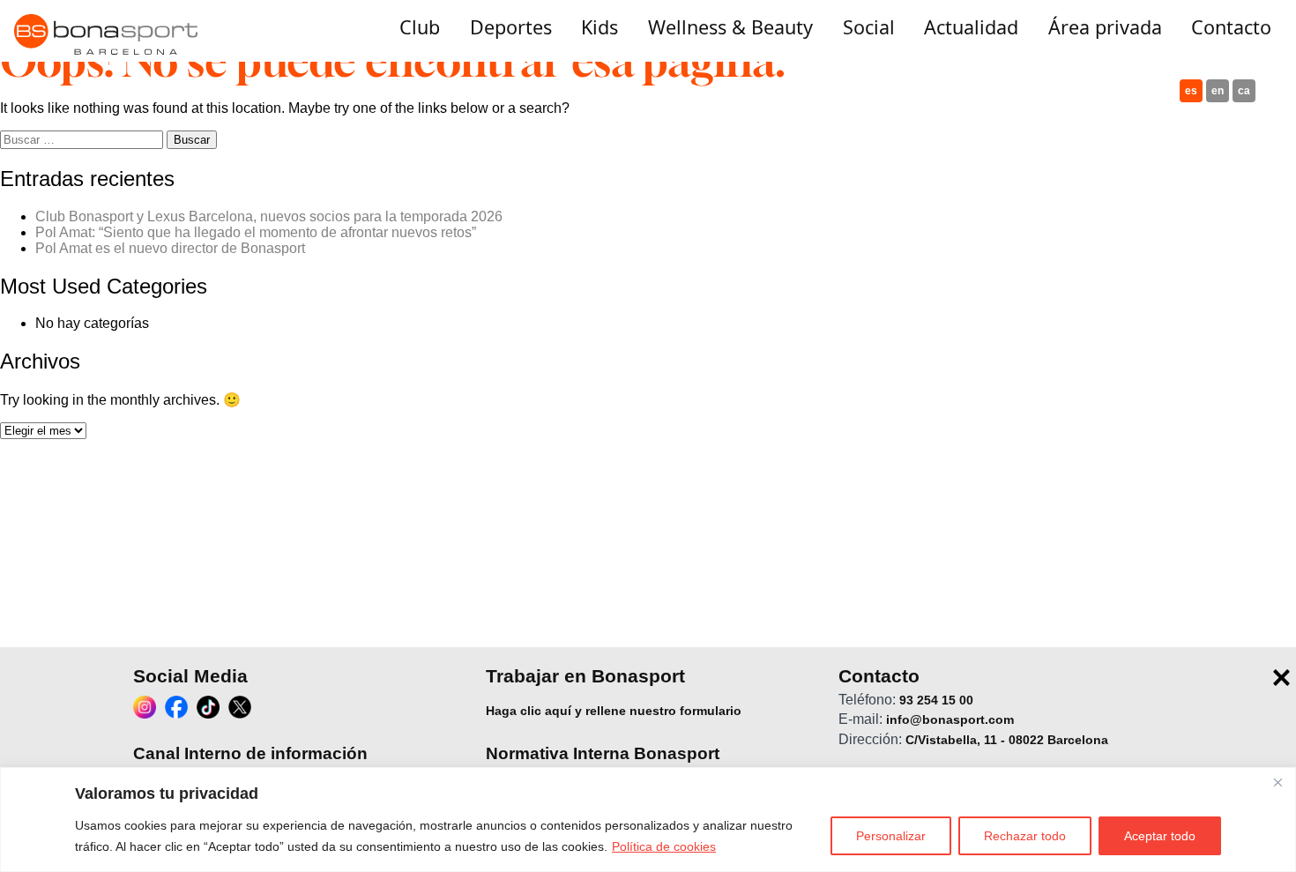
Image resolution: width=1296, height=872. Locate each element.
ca (1244, 91)
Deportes (511, 27)
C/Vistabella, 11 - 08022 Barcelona (1006, 740)
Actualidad (971, 27)
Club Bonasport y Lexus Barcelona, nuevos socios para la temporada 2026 (269, 216)
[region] (648, 819)
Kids (599, 27)
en (1217, 91)
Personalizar (891, 836)
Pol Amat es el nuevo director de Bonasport (170, 248)
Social (869, 27)
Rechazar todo (1025, 836)
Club (419, 27)
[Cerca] (1277, 782)
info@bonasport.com (950, 719)
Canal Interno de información (250, 753)
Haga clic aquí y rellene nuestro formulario (613, 711)
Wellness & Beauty (730, 27)
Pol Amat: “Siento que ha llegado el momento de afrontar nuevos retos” (255, 232)
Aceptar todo (1159, 836)
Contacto (1231, 27)
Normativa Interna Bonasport (602, 753)
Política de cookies (664, 846)
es (1191, 91)
